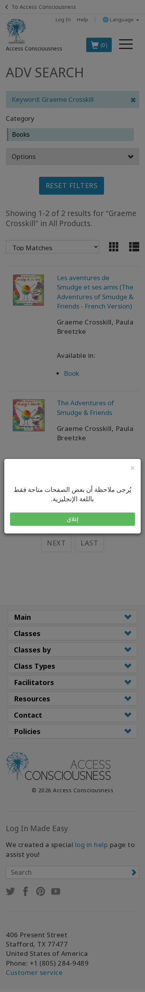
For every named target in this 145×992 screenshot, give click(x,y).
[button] (72, 519)
